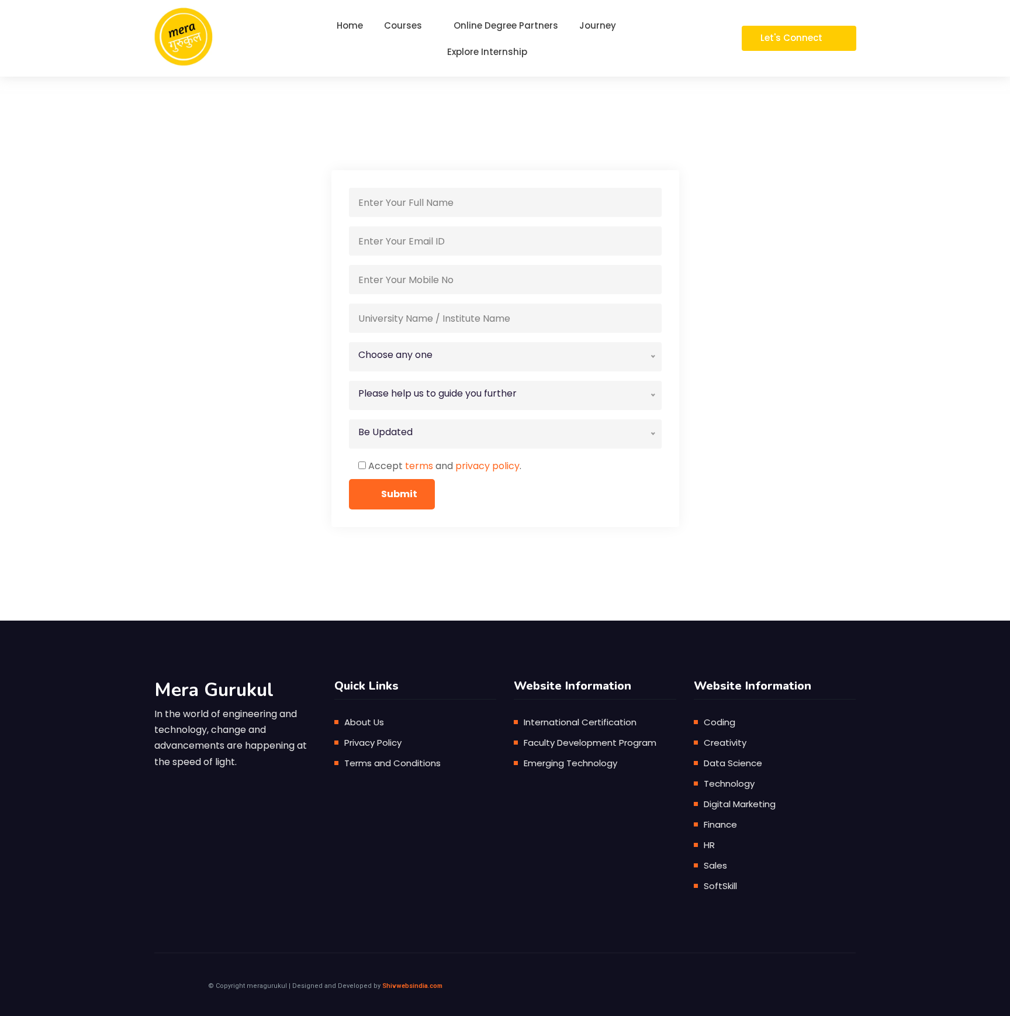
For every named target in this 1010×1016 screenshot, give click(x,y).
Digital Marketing (740, 804)
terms (419, 466)
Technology (729, 783)
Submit (399, 494)
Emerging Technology (570, 763)
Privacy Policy (373, 742)
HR (709, 845)
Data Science (733, 763)
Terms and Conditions (392, 763)
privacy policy (487, 466)
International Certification (580, 722)
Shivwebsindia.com (412, 986)
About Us (364, 722)
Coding (719, 722)
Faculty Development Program (590, 742)
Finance (720, 824)
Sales (715, 865)
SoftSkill (720, 886)
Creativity (725, 742)
